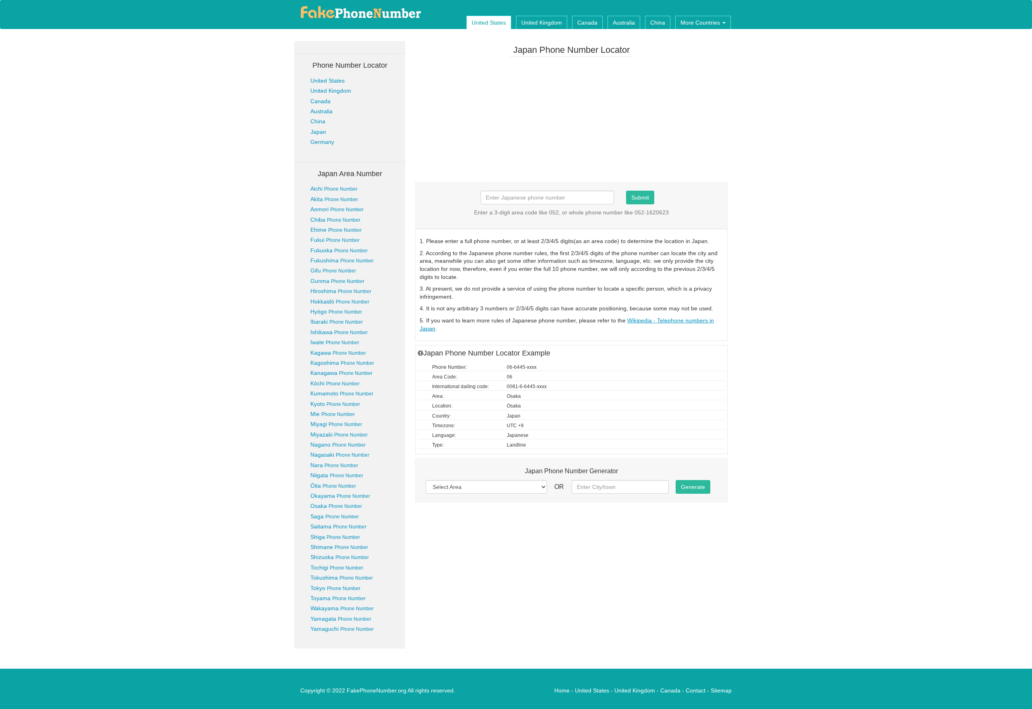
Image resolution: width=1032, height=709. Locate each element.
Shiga (335, 537)
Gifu (333, 270)
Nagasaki (339, 454)
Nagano (338, 444)
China (657, 22)
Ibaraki (336, 321)
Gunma (337, 281)
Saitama (338, 526)
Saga (334, 516)
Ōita (333, 485)
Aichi (334, 188)
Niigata (336, 475)
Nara (334, 465)
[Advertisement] (571, 119)
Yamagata (340, 618)
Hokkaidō (339, 301)
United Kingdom (541, 22)
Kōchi (335, 383)
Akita (334, 199)
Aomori (337, 209)
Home (562, 690)
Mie (332, 414)
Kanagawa (341, 373)
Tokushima (341, 577)
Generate (693, 487)
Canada (587, 22)
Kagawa (338, 352)
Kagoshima (342, 363)
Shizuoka (339, 557)
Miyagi (336, 424)
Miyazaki (339, 434)
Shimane (339, 547)
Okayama (340, 496)
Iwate (334, 342)
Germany (322, 142)
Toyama (338, 598)
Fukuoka (339, 250)
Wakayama (342, 608)
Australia (624, 22)
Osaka (336, 506)
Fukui (335, 240)
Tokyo (335, 588)
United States (489, 22)
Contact (695, 690)
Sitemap (721, 690)
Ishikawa (339, 332)
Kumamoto (341, 393)
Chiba (335, 219)
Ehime (336, 230)
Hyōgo (336, 311)
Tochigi (336, 567)
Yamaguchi (342, 629)
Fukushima (342, 260)
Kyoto (335, 404)
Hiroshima (340, 291)
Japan (318, 132)
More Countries (701, 22)
